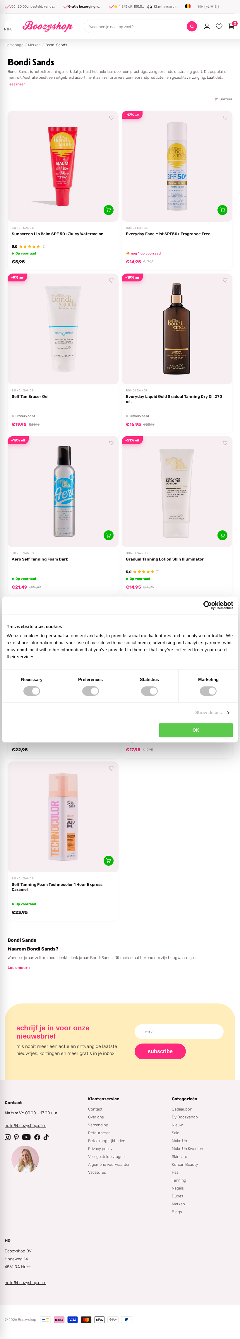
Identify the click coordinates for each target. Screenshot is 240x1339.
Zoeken (192, 26)
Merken (34, 45)
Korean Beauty (185, 1164)
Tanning (179, 1180)
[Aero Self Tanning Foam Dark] (63, 491)
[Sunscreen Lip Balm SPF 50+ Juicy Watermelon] (63, 166)
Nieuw (177, 1125)
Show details (208, 712)
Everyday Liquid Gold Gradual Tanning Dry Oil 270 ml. (174, 399)
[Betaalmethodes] (45, 1319)
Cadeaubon (182, 1109)
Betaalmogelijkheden (106, 1140)
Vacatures (97, 1172)
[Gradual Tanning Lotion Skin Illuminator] (177, 491)
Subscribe (160, 1051)
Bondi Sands (23, 228)
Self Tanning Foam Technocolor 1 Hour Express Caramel (57, 887)
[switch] (90, 691)
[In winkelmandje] (109, 210)
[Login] (206, 26)
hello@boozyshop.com (25, 1125)
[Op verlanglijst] (111, 118)
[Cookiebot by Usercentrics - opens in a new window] (207, 605)
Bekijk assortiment (8, 24)
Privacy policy (100, 1148)
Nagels (178, 1188)
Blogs (177, 1211)
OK (196, 730)
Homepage (14, 45)
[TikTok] (46, 1137)
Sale (175, 1132)
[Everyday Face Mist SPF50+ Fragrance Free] (177, 166)
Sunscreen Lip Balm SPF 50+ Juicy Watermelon (58, 233)
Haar (176, 1172)
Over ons (96, 1117)
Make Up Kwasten (187, 1148)
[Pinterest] (16, 1137)
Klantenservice (103, 1098)
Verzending (98, 1125)
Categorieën (185, 1098)
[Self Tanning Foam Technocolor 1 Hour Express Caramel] (63, 817)
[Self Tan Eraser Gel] (63, 329)
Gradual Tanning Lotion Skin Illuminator (165, 559)
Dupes (177, 1196)
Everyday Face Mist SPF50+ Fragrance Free (168, 233)
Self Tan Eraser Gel (30, 396)
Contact (95, 1109)
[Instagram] (8, 1137)
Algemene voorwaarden (109, 1164)
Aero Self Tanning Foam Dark (40, 559)
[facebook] (37, 1137)
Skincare (179, 1156)
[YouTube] (26, 1137)
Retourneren (99, 1132)
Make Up (179, 1140)
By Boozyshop (185, 1117)
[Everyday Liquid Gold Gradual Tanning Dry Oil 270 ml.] (177, 329)
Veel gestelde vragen (106, 1156)
